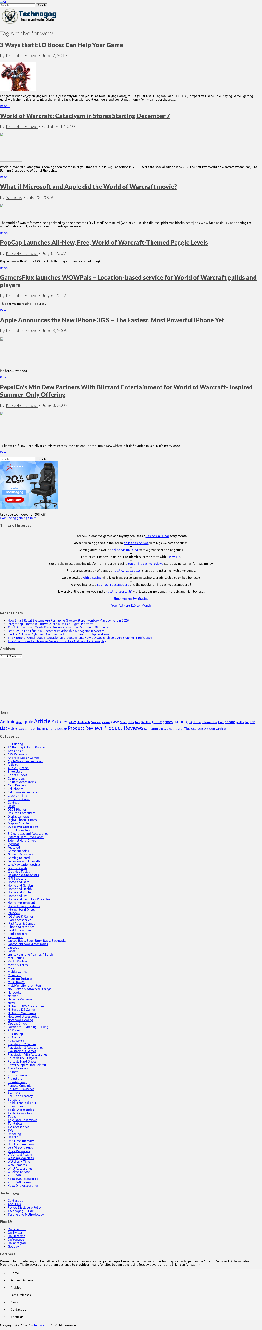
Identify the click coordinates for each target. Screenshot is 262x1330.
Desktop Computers (21, 813)
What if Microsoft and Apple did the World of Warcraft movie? (88, 186)
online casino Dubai (125, 550)
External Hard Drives (22, 840)
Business (96, 722)
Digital (131, 722)
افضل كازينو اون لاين (128, 570)
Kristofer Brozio (22, 55)
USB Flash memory (21, 1140)
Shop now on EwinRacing (131, 598)
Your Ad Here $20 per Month (131, 605)
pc (43, 728)
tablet (168, 728)
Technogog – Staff (20, 1211)
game (157, 722)
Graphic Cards (17, 868)
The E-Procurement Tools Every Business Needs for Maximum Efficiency (58, 627)
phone (51, 728)
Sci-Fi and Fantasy (20, 1096)
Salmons (14, 197)
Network (13, 996)
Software (14, 1099)
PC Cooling (15, 1034)
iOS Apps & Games (21, 916)
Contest (13, 802)
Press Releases (18, 1068)
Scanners (14, 1092)
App (19, 722)
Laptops (13, 947)
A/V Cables (15, 751)
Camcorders (16, 778)
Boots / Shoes (17, 775)
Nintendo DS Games (21, 1009)
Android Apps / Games (23, 757)
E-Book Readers (19, 830)
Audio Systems (18, 768)
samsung (151, 728)
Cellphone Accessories (23, 792)
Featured (14, 847)
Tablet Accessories (21, 1109)
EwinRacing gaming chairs (18, 518)
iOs (215, 722)
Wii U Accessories (20, 1168)
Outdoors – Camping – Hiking (28, 1027)
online (37, 728)
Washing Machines (21, 1158)
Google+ (13, 1246)
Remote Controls (19, 1085)
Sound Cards (17, 1106)
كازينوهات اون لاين (120, 591)
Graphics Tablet (19, 871)
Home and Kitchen (20, 892)
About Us (14, 1204)
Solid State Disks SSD (22, 1103)
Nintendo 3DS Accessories (26, 1006)
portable (62, 728)
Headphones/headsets (23, 875)
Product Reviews (85, 727)
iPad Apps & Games (21, 923)
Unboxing (14, 1134)
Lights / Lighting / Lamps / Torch (30, 954)
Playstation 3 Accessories (25, 1047)
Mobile (12, 728)
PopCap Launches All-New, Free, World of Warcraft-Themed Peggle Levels (104, 242)
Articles (59, 721)
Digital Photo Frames (22, 820)
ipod (238, 722)
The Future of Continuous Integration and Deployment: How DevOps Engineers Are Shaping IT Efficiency (80, 637)
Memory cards (18, 964)
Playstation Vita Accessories (27, 1054)
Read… (5, 106)
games (168, 722)
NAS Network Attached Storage (29, 989)
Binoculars (15, 771)
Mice (11, 968)
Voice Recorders (19, 1151)
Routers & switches (21, 1089)
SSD (161, 728)
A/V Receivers (17, 754)
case (115, 722)
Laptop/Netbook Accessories (28, 944)
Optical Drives (17, 1023)
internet (207, 722)
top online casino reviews (145, 563)
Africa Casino (92, 577)
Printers (13, 1071)
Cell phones (16, 788)
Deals (11, 806)
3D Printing (15, 744)
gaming (180, 721)
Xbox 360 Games (19, 1182)
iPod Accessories (19, 930)
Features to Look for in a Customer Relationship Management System (56, 631)
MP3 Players (16, 982)
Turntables (15, 1123)
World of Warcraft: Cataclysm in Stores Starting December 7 (85, 115)
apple (27, 721)
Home (197, 722)
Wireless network (19, 1172)
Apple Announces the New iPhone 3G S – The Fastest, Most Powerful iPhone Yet (112, 320)
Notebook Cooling (20, 1020)
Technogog (41, 1325)
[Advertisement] (131, 682)
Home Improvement (21, 902)
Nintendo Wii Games (22, 1013)
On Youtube (16, 1239)
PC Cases (14, 1030)
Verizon (201, 728)
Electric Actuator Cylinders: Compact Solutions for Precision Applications (58, 634)
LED (252, 722)
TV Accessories (18, 1127)
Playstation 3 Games (22, 1051)
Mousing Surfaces (20, 978)
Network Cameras (20, 999)
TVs (10, 1130)
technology (178, 729)
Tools (12, 1116)
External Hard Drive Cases (26, 837)
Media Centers (18, 961)
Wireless (221, 728)
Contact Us (15, 1200)
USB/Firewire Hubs (20, 1147)
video (211, 728)
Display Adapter (19, 823)
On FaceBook (17, 1229)
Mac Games (16, 958)
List (3, 728)
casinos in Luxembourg (113, 584)
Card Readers (17, 785)
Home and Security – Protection (30, 899)
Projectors (15, 1078)
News (11, 1002)
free (137, 722)
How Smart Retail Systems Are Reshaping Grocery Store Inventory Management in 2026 (68, 620)
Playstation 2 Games (22, 1044)
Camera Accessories (22, 782)
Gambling (146, 722)
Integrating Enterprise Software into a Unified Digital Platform (50, 624)
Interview (14, 913)
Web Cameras (17, 1165)
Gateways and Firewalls (24, 861)
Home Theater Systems (24, 906)
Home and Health (20, 889)
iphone (229, 722)
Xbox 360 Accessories (23, 1178)
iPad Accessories (19, 920)
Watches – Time (19, 1161)
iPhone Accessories (21, 927)
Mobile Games (17, 971)
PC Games (15, 1037)
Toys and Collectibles (22, 1120)
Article (42, 721)
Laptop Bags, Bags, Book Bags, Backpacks (37, 940)
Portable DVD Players (22, 1058)
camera (106, 722)
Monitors (14, 975)
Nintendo (27, 729)
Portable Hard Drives (22, 1061)
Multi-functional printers (25, 985)
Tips (187, 728)
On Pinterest (16, 1236)
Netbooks (14, 992)
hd (190, 722)
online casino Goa (136, 543)
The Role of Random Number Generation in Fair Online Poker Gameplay (57, 641)
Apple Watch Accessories (25, 761)
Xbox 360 (14, 1175)
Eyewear (13, 844)
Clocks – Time (17, 795)
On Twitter (15, 1232)
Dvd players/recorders (23, 826)
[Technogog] (29, 23)
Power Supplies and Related (27, 1065)
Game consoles (18, 851)
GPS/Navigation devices (24, 864)
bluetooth (83, 722)
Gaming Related (19, 858)
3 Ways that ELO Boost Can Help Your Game (61, 45)
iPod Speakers (17, 933)
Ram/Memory (17, 1082)
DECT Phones (17, 809)
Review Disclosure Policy (25, 1207)
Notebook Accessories (23, 1016)
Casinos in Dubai (157, 536)
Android (8, 721)
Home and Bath (18, 882)
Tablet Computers (20, 1113)
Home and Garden (20, 885)
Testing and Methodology (26, 1214)
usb (194, 728)
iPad (220, 722)
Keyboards (15, 937)
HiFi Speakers (17, 878)
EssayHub (173, 556)
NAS (20, 729)
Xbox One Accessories (23, 1185)
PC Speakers (16, 1040)
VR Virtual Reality (20, 1154)
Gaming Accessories (22, 854)
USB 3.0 (13, 1137)
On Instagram (17, 1243)
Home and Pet (17, 895)
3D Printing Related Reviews (27, 747)
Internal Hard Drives (21, 909)
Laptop (245, 722)
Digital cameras (18, 816)
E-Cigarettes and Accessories (28, 833)
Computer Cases (19, 799)
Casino (123, 722)
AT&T (72, 722)
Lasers (12, 951)
